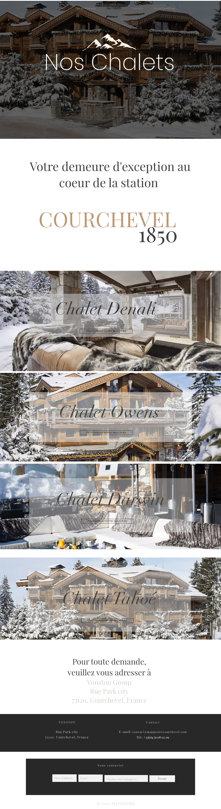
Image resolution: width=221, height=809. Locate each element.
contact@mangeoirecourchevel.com (159, 732)
